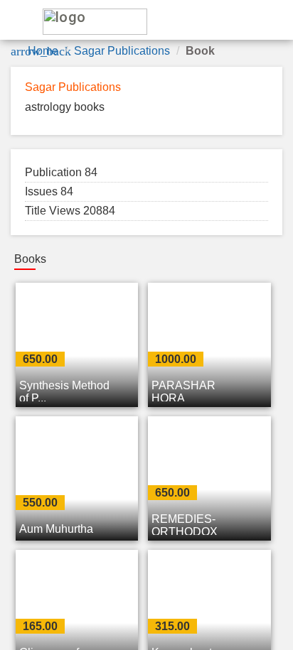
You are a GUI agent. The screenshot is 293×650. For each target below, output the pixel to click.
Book (200, 51)
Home (43, 51)
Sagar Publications (122, 51)
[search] (222, 20)
